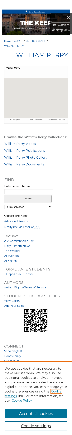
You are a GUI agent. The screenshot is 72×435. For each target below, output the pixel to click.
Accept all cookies (36, 413)
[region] (36, 398)
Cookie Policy (22, 400)
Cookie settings (36, 426)
